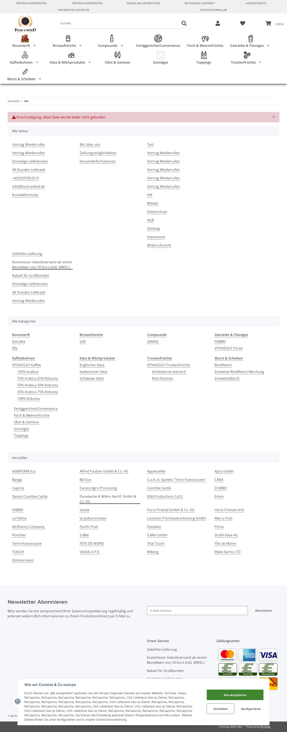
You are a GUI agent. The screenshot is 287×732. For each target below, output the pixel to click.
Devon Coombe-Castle (29, 496)
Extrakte (18, 341)
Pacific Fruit (89, 526)
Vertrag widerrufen (231, 726)
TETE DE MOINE (92, 543)
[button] (217, 23)
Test (150, 144)
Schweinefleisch (227, 378)
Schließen (220, 709)
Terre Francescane (27, 543)
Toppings (21, 435)
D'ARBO (221, 488)
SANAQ (152, 341)
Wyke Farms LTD (228, 552)
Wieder (152, 203)
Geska (84, 510)
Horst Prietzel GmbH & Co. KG (171, 510)
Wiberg (152, 552)
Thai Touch (156, 543)
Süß (83, 341)
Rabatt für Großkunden (30, 275)
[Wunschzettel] (243, 23)
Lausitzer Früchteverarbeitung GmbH (176, 518)
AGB (150, 220)
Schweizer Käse (92, 378)
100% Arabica (27, 371)
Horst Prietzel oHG (229, 510)
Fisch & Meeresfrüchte (31, 415)
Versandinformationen (98, 161)
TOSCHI (18, 552)
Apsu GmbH (224, 471)
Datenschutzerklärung (111, 719)
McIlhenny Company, (28, 526)
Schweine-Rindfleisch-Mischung (239, 371)
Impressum (156, 237)
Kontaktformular (213, 10)
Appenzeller (156, 471)
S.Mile (84, 535)
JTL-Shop (265, 726)
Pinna (219, 526)
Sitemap (153, 228)
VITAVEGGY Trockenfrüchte (168, 365)
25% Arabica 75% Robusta (37, 392)
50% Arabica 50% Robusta (37, 385)
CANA (219, 479)
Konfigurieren (251, 709)
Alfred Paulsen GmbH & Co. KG (104, 471)
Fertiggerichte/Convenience (36, 408)
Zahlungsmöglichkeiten (98, 153)
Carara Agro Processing (98, 488)
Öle (14, 348)
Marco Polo (224, 518)
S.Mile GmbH (157, 535)
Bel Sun (85, 479)
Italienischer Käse (93, 371)
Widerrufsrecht (159, 245)
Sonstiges (21, 428)
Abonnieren (263, 611)
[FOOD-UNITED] (23, 24)
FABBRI (220, 341)
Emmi (219, 496)
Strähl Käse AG (226, 535)
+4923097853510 (255, 3)
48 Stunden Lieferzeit (199, 3)
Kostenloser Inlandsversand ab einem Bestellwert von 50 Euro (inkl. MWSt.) (42, 264)
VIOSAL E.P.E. (90, 552)
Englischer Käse (92, 365)
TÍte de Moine (225, 543)
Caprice (18, 488)
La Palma (19, 518)
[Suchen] (184, 23)
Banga (17, 479)
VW (149, 195)
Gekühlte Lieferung (27, 253)
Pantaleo (154, 526)
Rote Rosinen (162, 378)
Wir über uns (90, 144)
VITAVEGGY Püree (229, 348)
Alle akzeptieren (235, 695)
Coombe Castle (159, 488)
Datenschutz (157, 211)
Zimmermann (23, 560)
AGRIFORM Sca (23, 471)
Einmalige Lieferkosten (143, 3)
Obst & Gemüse (26, 422)
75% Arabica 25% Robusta (37, 378)
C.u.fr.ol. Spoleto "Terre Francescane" (176, 479)
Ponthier (19, 535)
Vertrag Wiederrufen (31, 3)
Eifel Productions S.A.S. (165, 496)
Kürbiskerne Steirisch (169, 371)
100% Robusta (28, 398)
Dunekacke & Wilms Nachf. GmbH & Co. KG (108, 499)
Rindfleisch (223, 365)
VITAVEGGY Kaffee (26, 365)
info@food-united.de (73, 10)
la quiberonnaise (93, 518)
